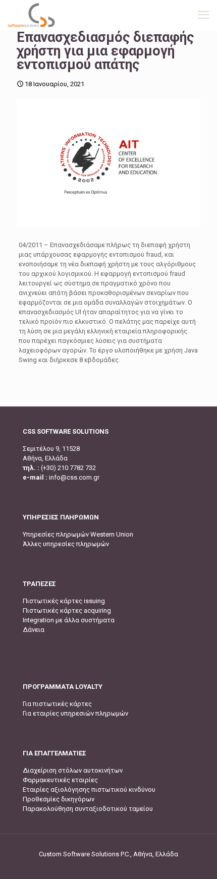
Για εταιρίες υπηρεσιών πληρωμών (75, 713)
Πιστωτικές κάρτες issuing (64, 601)
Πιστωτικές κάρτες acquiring (67, 610)
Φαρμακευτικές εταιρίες (60, 780)
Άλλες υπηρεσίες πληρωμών (66, 544)
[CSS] (31, 15)
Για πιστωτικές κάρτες (57, 704)
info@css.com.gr (74, 477)
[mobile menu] (203, 15)
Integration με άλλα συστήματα (69, 620)
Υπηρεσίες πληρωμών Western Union (78, 534)
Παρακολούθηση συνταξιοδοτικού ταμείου (88, 808)
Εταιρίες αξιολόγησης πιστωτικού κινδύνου (89, 789)
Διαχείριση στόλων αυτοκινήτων (73, 770)
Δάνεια (33, 629)
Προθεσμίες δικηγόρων (58, 799)
